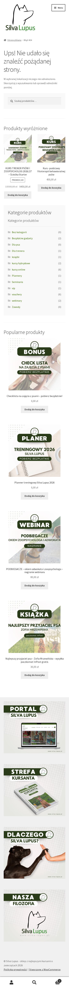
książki (15, 257)
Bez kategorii (19, 232)
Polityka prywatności (15, 969)
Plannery (17, 275)
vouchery (17, 294)
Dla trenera (18, 250)
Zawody (16, 306)
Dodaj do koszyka (18, 195)
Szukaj (34, 982)
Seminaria (17, 282)
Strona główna (14, 40)
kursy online (18, 269)
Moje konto (11, 982)
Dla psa (16, 244)
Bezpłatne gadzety (22, 238)
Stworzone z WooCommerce (44, 969)
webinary (17, 300)
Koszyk (53, 979)
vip (13, 288)
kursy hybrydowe (21, 263)
